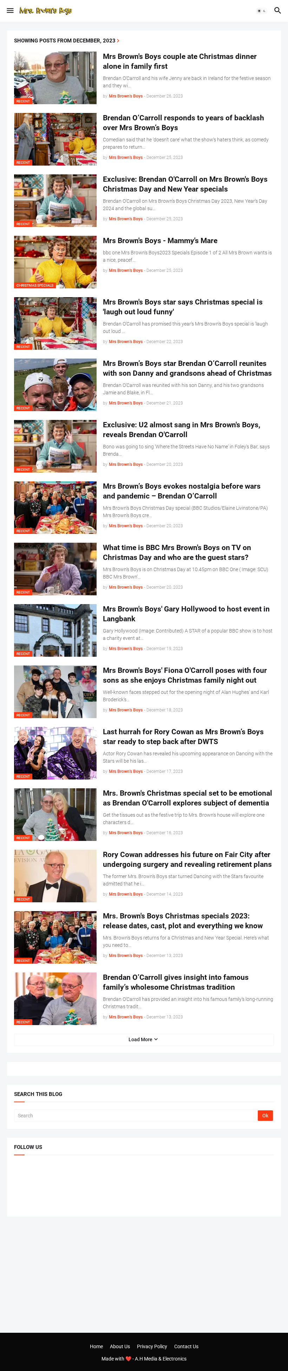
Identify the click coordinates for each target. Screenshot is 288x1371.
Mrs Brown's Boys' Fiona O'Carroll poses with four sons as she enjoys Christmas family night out (185, 675)
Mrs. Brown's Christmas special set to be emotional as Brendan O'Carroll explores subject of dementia (187, 798)
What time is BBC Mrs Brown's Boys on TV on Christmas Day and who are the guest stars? (177, 552)
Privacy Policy (152, 1346)
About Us (120, 1346)
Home (96, 1346)
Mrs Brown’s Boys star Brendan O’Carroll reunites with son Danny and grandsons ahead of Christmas (187, 368)
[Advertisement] (144, 1274)
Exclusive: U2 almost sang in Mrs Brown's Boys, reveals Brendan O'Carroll (181, 430)
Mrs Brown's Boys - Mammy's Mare (160, 240)
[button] (9, 11)
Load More (140, 1039)
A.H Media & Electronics (160, 1359)
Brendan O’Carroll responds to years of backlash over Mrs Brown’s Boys (183, 123)
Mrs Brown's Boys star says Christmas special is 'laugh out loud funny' (183, 307)
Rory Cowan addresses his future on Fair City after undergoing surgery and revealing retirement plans (187, 859)
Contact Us (186, 1346)
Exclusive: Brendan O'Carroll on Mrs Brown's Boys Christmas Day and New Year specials (185, 184)
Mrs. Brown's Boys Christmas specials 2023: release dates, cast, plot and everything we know (183, 921)
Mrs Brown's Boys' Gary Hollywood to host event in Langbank (186, 614)
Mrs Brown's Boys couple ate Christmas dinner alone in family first (180, 61)
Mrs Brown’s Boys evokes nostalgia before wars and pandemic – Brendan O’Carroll (182, 491)
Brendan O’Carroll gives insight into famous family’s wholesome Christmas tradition (176, 982)
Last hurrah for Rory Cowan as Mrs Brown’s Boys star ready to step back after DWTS (183, 737)
